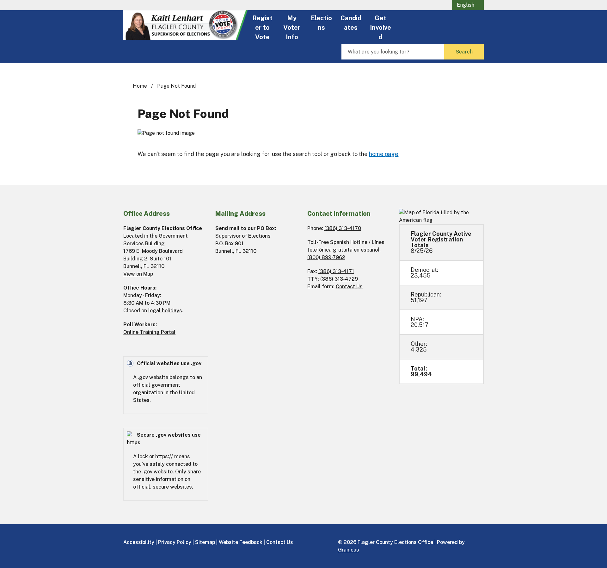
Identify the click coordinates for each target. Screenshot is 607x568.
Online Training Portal (149, 332)
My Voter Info (291, 26)
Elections (321, 22)
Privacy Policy (174, 542)
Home (140, 86)
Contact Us (349, 287)
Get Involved (380, 26)
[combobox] (468, 5)
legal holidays (165, 311)
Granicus (348, 550)
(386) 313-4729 (339, 279)
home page (383, 154)
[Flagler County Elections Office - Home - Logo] (185, 25)
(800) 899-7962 (326, 257)
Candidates (350, 22)
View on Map (138, 274)
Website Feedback (240, 542)
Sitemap (205, 542)
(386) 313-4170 (342, 228)
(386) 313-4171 (336, 271)
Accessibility (138, 542)
